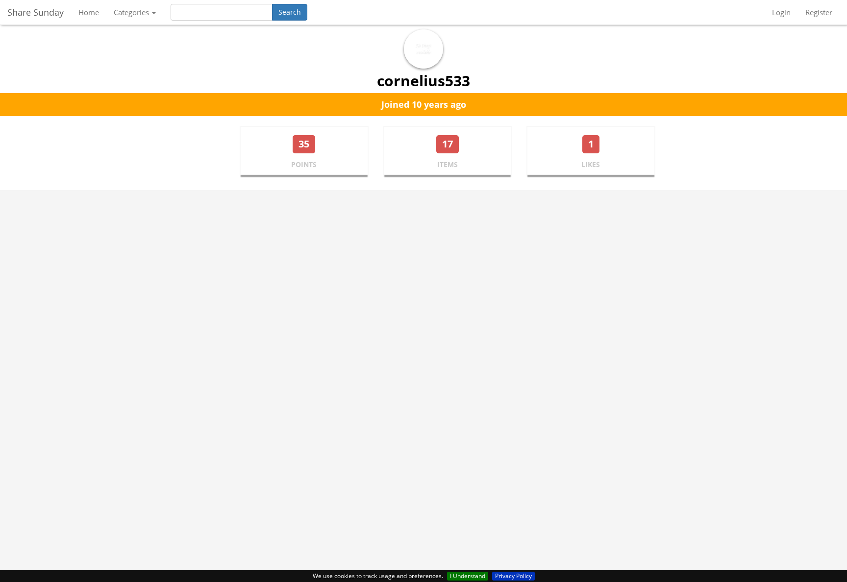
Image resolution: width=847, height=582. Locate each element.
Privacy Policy (513, 576)
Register (818, 12)
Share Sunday (35, 12)
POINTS (304, 164)
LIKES (590, 164)
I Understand (467, 576)
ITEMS (447, 164)
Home (88, 12)
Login (781, 12)
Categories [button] (132, 12)
